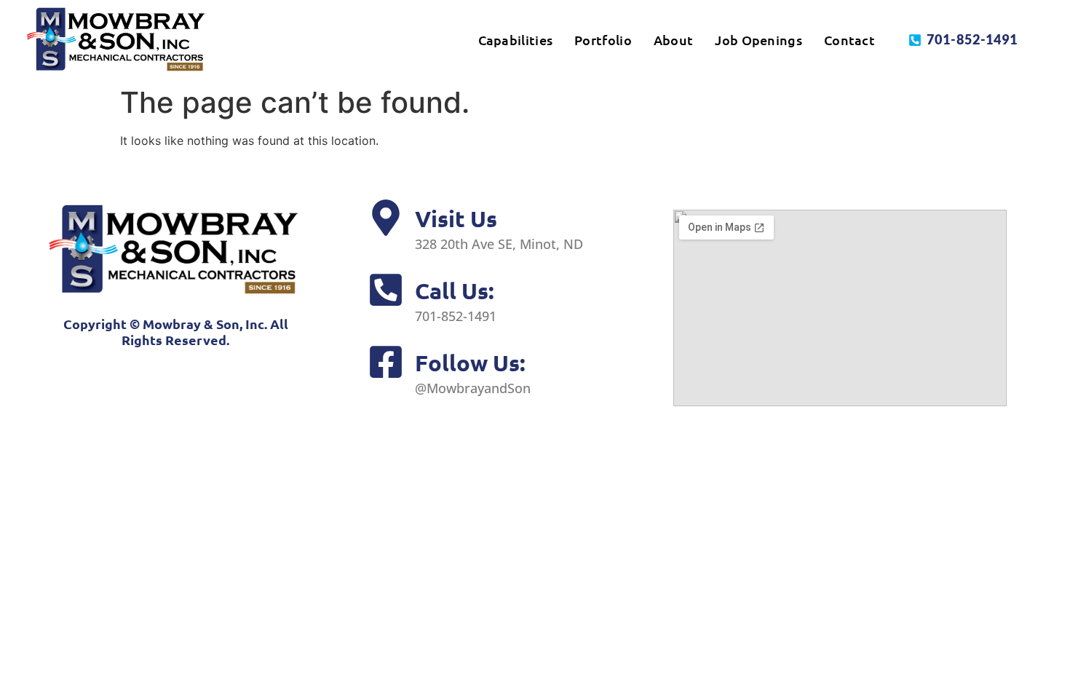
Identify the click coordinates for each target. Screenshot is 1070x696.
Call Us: (454, 290)
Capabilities (515, 39)
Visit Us (456, 218)
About (674, 39)
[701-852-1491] (915, 40)
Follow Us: (470, 362)
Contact (849, 39)
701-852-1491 (972, 39)
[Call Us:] (386, 290)
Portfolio (603, 39)
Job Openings (758, 39)
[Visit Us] (386, 217)
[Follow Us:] (386, 362)
